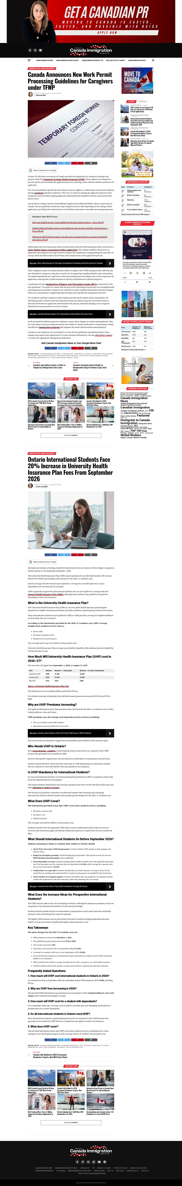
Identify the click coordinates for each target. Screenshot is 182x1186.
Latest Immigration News (129, 427)
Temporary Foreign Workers (67, 356)
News (150, 428)
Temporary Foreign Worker (103, 354)
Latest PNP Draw (126, 428)
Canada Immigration (145, 396)
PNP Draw (142, 431)
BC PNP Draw (130, 394)
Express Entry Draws (120, 1168)
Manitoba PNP (138, 428)
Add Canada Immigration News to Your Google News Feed (71, 343)
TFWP (76, 357)
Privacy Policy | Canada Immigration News (92, 1173)
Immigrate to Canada (83, 354)
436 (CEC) (124, 335)
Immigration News (145, 423)
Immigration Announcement (44, 1171)
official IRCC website (103, 335)
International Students (126, 425)
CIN (81, 1045)
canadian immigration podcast (132, 411)
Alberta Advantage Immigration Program (137, 393)
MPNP (145, 428)
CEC (146, 411)
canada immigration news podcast (133, 403)
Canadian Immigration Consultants (79, 1171)
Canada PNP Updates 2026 (138, 1168)
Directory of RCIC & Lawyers (115, 60)
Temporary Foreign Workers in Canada (94, 356)
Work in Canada (140, 437)
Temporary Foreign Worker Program (42, 356)
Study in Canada (126, 437)
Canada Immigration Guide (136, 60)
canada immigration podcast (130, 405)
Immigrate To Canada (104, 1168)
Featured (88, 1045)
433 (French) (125, 346)
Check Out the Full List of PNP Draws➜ (135, 214)
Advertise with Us (133, 1171)
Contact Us (145, 1171)
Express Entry (131, 413)
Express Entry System (128, 416)
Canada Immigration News (44, 60)
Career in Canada (99, 1171)
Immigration (33, 1047)
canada (136, 396)
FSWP (122, 418)
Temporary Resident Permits (62, 357)
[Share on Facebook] (51, 163)
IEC (126, 418)
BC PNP (123, 394)
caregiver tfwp (67, 354)
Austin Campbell (42, 486)
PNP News (123, 433)
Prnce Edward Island (134, 210)
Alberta (122, 393)
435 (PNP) (124, 338)
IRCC (136, 425)
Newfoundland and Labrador (134, 191)
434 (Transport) (125, 342)
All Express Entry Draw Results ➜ (133, 350)
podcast (131, 433)
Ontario (127, 431)
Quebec (137, 433)
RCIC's (142, 433)
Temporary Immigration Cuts (39, 357)
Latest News (144, 427)
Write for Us (120, 1171)
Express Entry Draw (144, 413)
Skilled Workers (50, 1047)
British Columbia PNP (126, 396)
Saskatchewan (149, 433)
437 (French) (125, 332)
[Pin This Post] (77, 163)
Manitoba (130, 200)
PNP (41, 1047)
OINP (122, 431)
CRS (121, 413)
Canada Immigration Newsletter (92, 60)
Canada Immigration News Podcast (67, 60)
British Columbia (133, 195)
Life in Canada (60, 1171)
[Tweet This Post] (64, 163)
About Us (110, 1171)
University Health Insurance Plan (70, 1047)
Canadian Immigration (70, 1045)
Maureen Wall (41, 95)
